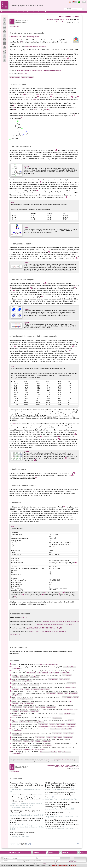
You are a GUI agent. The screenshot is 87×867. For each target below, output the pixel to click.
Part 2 (57, 19)
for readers (37, 12)
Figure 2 (26, 228)
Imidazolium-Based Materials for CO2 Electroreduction (57, 813)
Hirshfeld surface (42, 70)
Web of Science (31, 672)
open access (55, 12)
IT (79, 2)
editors (18, 12)
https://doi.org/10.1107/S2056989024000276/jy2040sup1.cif (60, 621)
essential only (63, 865)
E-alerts (36, 852)
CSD (39, 672)
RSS (81, 852)
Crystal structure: (15, 621)
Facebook (65, 852)
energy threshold (34, 458)
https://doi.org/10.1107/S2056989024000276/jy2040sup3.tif (44, 628)
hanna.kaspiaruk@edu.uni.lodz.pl (35, 46)
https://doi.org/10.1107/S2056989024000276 (67, 21)
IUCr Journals (24, 676)
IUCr (74, 2)
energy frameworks (54, 70)
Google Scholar (53, 664)
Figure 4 (26, 309)
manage (73, 865)
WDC (84, 2)
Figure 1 (26, 167)
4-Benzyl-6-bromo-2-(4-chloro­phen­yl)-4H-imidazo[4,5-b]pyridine (23, 833)
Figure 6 (26, 451)
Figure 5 (26, 323)
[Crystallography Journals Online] (70, 2)
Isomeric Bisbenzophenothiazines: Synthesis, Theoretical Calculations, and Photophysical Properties (60, 795)
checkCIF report (15, 635)
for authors (27, 12)
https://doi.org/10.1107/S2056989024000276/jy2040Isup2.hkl (56, 624)
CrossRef (39, 664)
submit (46, 12)
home (3, 12)
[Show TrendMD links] (78, 843)
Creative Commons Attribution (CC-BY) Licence (59, 759)
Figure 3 (26, 262)
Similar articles (15, 77)
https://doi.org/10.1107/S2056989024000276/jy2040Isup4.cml (49, 631)
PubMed (73, 667)
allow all (54, 865)
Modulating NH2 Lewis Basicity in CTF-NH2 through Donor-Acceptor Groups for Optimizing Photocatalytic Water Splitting (62, 805)
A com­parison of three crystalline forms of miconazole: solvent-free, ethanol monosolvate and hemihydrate (26, 785)
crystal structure (17, 54)
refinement (38, 507)
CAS (45, 664)
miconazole (20, 70)
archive (10, 12)
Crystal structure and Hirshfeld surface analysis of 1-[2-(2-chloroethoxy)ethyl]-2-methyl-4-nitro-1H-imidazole (26, 820)
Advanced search (73, 861)
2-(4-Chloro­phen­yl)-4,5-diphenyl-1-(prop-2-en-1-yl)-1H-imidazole (25, 812)
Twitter (51, 852)
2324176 (24, 73)
